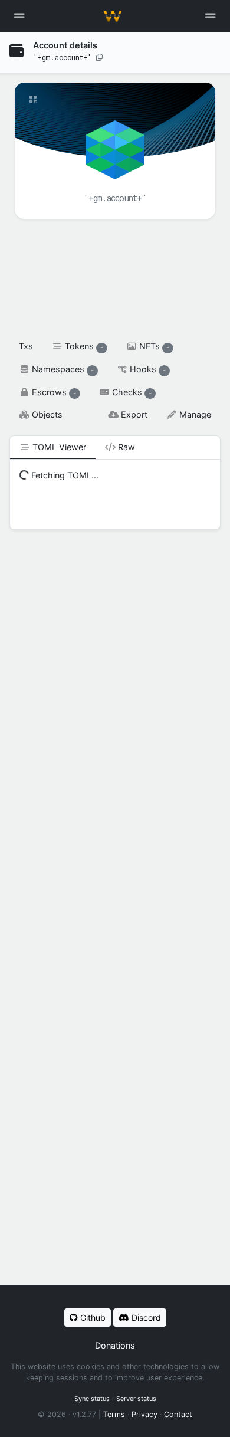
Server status (136, 1399)
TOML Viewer (58, 447)
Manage (194, 414)
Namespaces (61, 369)
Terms (114, 1414)
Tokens (83, 346)
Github (92, 1318)
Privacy (144, 1414)
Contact (178, 1414)
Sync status (92, 1399)
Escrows (52, 392)
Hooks (146, 369)
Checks (131, 392)
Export (133, 414)
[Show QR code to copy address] (33, 99)
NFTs (153, 346)
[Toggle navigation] (210, 16)
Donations (115, 1345)
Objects (46, 414)
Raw (125, 447)
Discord (145, 1318)
